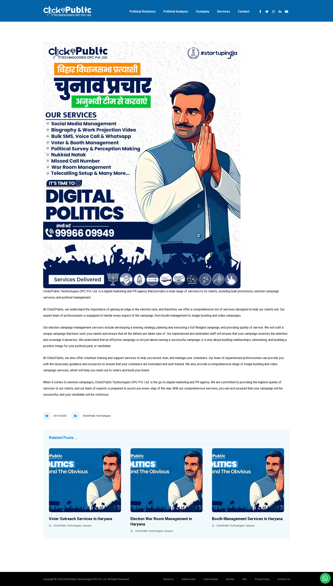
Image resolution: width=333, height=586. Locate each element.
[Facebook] (260, 11)
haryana (87, 525)
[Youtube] (286, 11)
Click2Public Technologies (97, 415)
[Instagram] (273, 11)
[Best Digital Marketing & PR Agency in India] (67, 11)
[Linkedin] (280, 11)
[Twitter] (267, 11)
